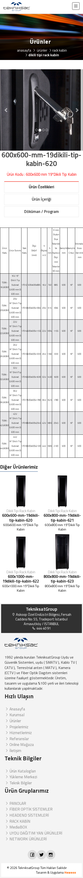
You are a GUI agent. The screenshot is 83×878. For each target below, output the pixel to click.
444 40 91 (43, 628)
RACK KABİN (19, 821)
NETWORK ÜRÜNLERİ (28, 839)
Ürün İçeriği (41, 199)
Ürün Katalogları (22, 771)
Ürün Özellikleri (41, 187)
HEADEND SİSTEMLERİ (29, 815)
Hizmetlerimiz (20, 733)
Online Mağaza (21, 745)
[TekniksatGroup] (16, 6)
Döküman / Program (41, 212)
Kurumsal (16, 715)
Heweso (70, 872)
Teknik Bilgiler (20, 783)
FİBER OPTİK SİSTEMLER (31, 809)
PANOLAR (17, 803)
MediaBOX (18, 827)
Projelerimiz (18, 727)
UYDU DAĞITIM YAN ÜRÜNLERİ (35, 833)
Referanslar (19, 739)
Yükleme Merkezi (23, 777)
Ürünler (15, 721)
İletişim (15, 751)
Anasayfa (17, 709)
